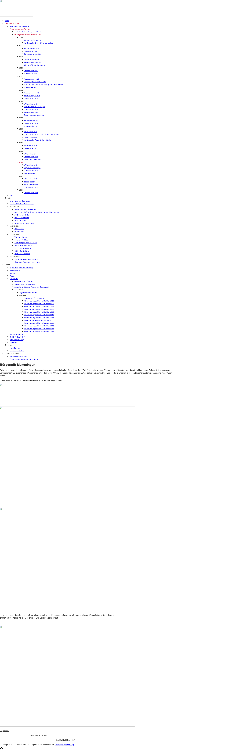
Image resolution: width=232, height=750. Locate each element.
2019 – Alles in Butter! (22, 215)
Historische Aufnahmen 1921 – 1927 (27, 262)
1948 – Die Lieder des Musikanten (26, 259)
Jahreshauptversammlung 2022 (35, 82)
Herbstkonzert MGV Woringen (34, 107)
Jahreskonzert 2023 (31, 70)
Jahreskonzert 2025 (31, 51)
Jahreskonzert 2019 (31, 98)
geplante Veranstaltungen (18, 356)
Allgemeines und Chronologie (20, 201)
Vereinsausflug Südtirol (32, 95)
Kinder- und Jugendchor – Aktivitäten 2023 (39, 301)
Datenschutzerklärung (17, 334)
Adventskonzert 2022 (31, 79)
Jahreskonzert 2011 (31, 193)
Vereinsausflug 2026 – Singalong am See (38, 43)
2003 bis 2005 (19, 231)
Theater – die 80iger (21, 240)
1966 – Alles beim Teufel (23, 245)
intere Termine (15, 348)
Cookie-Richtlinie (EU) (17, 337)
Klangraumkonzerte (31, 184)
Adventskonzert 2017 (31, 120)
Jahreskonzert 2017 (31, 123)
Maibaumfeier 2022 (30, 87)
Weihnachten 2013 (30, 165)
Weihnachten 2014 (30, 154)
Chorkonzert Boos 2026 (32, 40)
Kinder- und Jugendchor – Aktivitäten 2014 (39, 328)
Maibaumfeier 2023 (30, 73)
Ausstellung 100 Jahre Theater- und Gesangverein (31, 287)
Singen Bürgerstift (30, 137)
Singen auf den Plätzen (32, 159)
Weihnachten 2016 (30, 131)
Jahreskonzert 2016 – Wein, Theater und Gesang (41, 134)
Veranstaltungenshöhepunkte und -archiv (24, 359)
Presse (12, 276)
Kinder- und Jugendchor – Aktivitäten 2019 (39, 312)
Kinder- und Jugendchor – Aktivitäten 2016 (39, 323)
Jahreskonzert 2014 (31, 156)
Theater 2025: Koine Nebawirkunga (22, 204)
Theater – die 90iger (21, 237)
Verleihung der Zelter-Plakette (24, 284)
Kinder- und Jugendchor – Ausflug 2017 (38, 320)
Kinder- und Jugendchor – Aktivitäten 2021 (39, 306)
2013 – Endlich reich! (21, 217)
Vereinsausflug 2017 (31, 126)
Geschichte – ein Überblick (23, 281)
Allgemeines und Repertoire (19, 26)
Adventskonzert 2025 (31, 48)
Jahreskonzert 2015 (31, 148)
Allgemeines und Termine (28, 292)
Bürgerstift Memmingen (32, 168)
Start (7, 20)
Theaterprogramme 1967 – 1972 (25, 242)
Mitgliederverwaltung (17, 340)
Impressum (14, 342)
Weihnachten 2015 (30, 145)
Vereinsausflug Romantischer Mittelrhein (38, 140)
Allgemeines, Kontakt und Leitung (21, 267)
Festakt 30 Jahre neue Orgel (34, 115)
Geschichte (14, 278)
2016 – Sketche (19, 220)
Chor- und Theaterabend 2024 (34, 65)
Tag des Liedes (29, 173)
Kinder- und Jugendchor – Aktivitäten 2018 (39, 315)
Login (11, 195)
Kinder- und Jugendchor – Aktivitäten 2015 (39, 326)
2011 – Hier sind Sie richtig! (24, 223)
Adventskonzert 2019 (31, 93)
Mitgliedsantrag (15, 270)
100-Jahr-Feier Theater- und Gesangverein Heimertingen (43, 84)
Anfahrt (12, 273)
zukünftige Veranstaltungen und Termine (28, 32)
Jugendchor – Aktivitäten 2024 (34, 298)
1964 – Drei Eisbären (21, 251)
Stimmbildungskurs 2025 (32, 54)
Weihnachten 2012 (30, 179)
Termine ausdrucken (17, 351)
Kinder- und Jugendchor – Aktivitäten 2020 (39, 309)
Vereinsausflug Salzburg (32, 62)
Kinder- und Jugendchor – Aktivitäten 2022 (39, 303)
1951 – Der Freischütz (22, 254)
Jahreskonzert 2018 (31, 109)
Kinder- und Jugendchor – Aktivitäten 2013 (39, 331)
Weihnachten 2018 (30, 104)
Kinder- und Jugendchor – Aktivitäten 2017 (39, 317)
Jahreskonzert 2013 (31, 170)
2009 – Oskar (19, 229)
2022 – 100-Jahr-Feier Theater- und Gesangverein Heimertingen (36, 212)
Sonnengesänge (29, 181)
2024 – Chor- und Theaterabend (25, 209)
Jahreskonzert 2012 (31, 187)
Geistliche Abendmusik (32, 59)
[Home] (16, 15)
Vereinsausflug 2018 (31, 112)
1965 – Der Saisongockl (22, 248)
